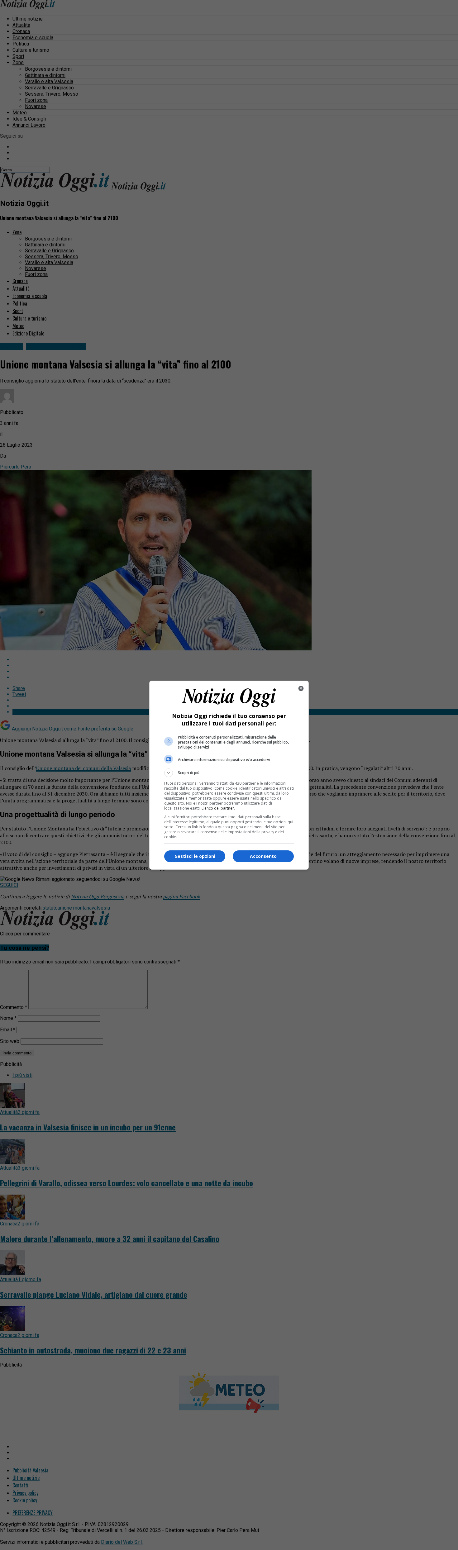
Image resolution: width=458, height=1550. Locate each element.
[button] (229, 772)
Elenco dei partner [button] (218, 808)
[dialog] (229, 775)
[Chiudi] (301, 688)
